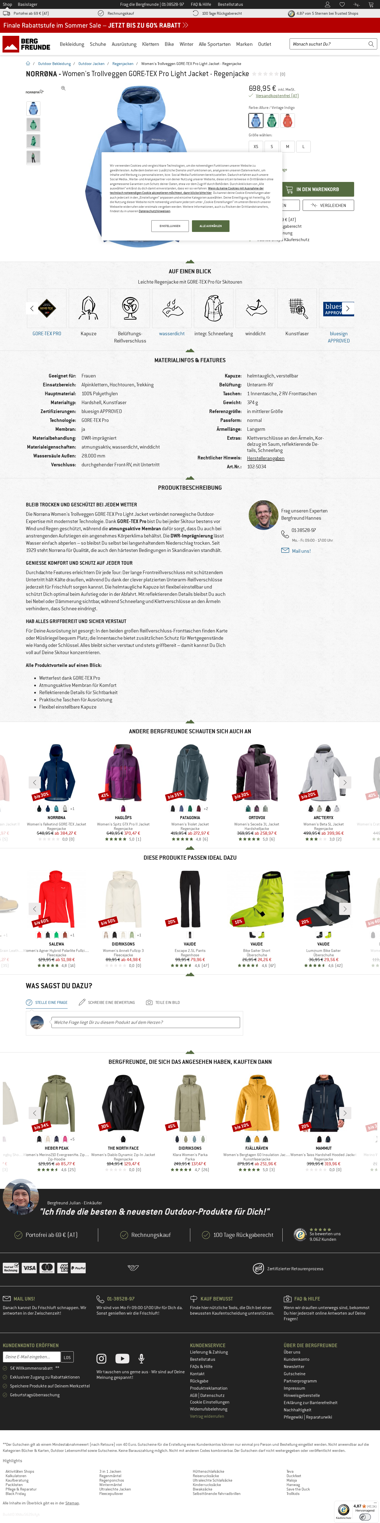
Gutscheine (294, 1374)
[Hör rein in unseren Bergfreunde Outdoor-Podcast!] (146, 1360)
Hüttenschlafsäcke (208, 1471)
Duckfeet (294, 1475)
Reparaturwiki (319, 1417)
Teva (290, 1471)
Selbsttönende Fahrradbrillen (217, 1493)
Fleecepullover (111, 1493)
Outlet (264, 44)
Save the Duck (298, 1489)
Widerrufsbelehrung (208, 1409)
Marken (244, 44)
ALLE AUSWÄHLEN (211, 226)
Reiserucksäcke (206, 1475)
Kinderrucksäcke (207, 1484)
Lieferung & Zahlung (209, 1352)
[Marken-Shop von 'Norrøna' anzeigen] (35, 91)
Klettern (150, 44)
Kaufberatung (17, 1480)
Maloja (292, 1480)
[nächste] (345, 782)
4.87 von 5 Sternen (327, 13)
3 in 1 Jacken (110, 1471)
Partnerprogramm (300, 1381)
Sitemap (72, 1503)
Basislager (27, 4)
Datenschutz (212, 1395)
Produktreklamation (209, 1388)
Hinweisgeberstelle (302, 1395)
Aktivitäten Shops (20, 1471)
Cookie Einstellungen (210, 1402)
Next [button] (348, 308)
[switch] (365, 1517)
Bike (169, 44)
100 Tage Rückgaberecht (222, 13)
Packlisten (14, 1484)
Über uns (292, 1352)
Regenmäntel (110, 1475)
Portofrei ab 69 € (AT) (31, 13)
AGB (194, 1395)
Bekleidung (72, 44)
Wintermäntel (110, 1484)
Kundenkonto (296, 1359)
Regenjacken (123, 63)
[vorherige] (35, 782)
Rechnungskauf (121, 13)
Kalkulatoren (16, 1475)
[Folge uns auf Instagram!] (106, 1360)
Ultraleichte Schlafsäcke (212, 1480)
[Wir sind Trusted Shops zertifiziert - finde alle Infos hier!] (300, 1235)
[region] (192, 196)
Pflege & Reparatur (21, 1489)
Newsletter (294, 1366)
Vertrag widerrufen (207, 1416)
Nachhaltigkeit (298, 1410)
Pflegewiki (294, 1417)
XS (256, 146)
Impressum (294, 1388)
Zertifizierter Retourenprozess (295, 1269)
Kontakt (197, 1374)
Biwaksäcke (202, 1489)
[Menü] (375, 1504)
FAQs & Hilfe (201, 1366)
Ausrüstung (124, 44)
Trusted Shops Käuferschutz (283, 239)
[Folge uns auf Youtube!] (126, 1360)
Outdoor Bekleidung (54, 63)
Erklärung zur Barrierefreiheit (311, 1403)
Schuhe (98, 44)
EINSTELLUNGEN (170, 226)
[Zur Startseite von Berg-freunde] (28, 44)
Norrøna (41, 74)
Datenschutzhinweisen (154, 211)
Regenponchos (111, 1480)
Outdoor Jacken (91, 63)
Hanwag (293, 1484)
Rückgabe (199, 1381)
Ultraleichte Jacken (115, 1489)
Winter (186, 44)
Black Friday (16, 1493)
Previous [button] (32, 308)
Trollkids (293, 1493)
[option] (46, 313)
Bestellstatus (202, 1359)
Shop (7, 4)
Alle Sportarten (215, 44)
